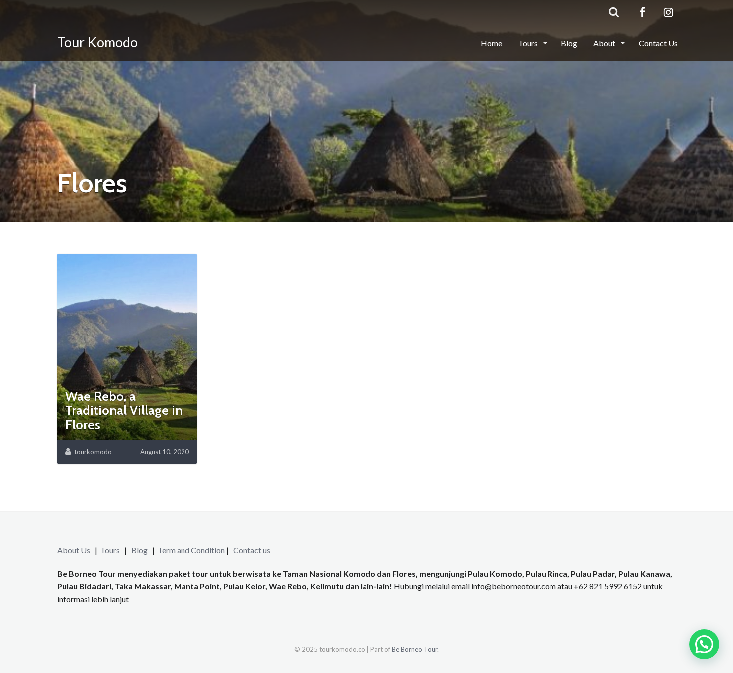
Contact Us (658, 43)
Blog (569, 43)
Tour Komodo (97, 42)
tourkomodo (93, 452)
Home (491, 43)
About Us (73, 550)
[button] (704, 644)
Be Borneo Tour (414, 649)
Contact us (251, 550)
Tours (528, 43)
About (605, 43)
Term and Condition (191, 550)
